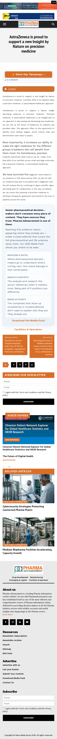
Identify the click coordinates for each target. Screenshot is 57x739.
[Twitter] (19, 364)
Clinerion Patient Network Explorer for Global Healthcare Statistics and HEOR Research (27, 448)
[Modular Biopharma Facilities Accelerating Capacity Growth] (28, 532)
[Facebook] (13, 364)
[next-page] (8, 467)
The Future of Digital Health (18, 456)
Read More (8, 614)
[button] (4, 24)
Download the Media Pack (28, 320)
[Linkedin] (20, 622)
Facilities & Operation (28, 329)
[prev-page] (4, 467)
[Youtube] (27, 622)
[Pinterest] (25, 364)
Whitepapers (12, 440)
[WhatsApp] (32, 364)
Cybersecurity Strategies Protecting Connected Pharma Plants (23, 508)
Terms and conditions (28, 392)
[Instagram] (13, 622)
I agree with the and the (27, 393)
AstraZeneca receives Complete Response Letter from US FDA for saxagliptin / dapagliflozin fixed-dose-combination (15, 346)
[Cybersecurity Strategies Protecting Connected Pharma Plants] (28, 488)
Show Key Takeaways (29, 74)
